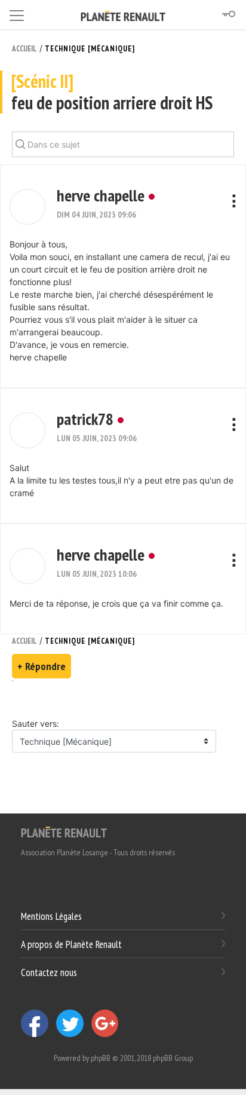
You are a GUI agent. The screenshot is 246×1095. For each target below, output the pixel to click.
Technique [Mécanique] (90, 49)
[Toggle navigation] (17, 13)
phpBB (100, 1058)
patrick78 (85, 419)
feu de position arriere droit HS (112, 92)
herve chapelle (100, 195)
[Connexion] (228, 14)
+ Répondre (41, 666)
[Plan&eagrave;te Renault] (64, 831)
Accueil (24, 49)
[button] (27, 207)
